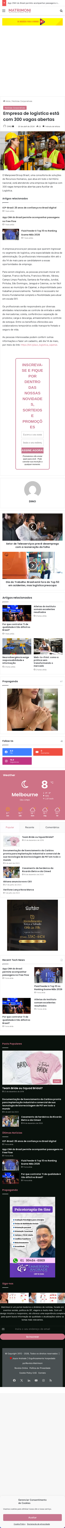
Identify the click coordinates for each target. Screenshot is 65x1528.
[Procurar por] (61, 11)
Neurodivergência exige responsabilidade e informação (15, 660)
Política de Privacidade (39, 1368)
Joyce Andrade (19, 1358)
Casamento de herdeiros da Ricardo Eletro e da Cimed (37, 870)
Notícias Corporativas (22, 101)
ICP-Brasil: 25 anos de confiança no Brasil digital (29, 207)
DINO (9, 126)
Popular (10, 827)
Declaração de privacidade (38, 1524)
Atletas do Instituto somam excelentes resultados (45, 609)
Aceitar (32, 1517)
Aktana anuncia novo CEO (17, 881)
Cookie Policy (20, 1524)
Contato (42, 1373)
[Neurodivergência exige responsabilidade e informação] (16, 646)
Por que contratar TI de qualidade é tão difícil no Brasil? (16, 627)
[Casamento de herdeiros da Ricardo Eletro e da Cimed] (11, 872)
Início (7, 101)
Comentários (52, 827)
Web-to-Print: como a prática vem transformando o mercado (46, 661)
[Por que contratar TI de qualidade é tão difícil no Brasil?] (16, 613)
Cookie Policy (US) (28, 1373)
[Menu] (3, 11)
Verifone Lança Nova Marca (18, 889)
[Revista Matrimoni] (20, 10)
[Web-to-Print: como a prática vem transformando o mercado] (48, 646)
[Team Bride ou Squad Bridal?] (11, 841)
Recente (29, 827)
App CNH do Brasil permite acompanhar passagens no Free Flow (15, 972)
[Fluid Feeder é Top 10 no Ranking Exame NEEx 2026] (10, 234)
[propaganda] (32, 21)
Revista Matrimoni (34, 1363)
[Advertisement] (32, 62)
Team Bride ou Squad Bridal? (38, 837)
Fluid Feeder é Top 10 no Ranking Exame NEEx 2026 (48, 988)
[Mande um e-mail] (13, 126)
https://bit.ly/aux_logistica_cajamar (39, 344)
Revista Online (21, 1368)
